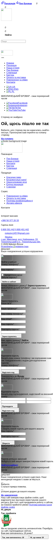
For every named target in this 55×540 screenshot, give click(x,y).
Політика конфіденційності (19, 201)
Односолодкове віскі (16, 182)
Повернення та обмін (17, 80)
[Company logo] (6, 20)
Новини (10, 63)
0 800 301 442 (8, 229)
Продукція (11, 65)
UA (13, 87)
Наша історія (12, 68)
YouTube (21, 110)
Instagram (22, 105)
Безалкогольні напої (16, 180)
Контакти (10, 82)
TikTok (18, 108)
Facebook (23, 103)
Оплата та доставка (16, 77)
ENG (15, 89)
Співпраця (11, 73)
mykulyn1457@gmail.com (17, 233)
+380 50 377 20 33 (10, 220)
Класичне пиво (13, 177)
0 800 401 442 (22, 229)
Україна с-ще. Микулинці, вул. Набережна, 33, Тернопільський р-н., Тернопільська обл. (21, 239)
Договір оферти (14, 203)
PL (12, 91)
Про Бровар (12, 70)
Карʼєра (10, 75)
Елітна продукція (14, 184)
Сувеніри (11, 187)
